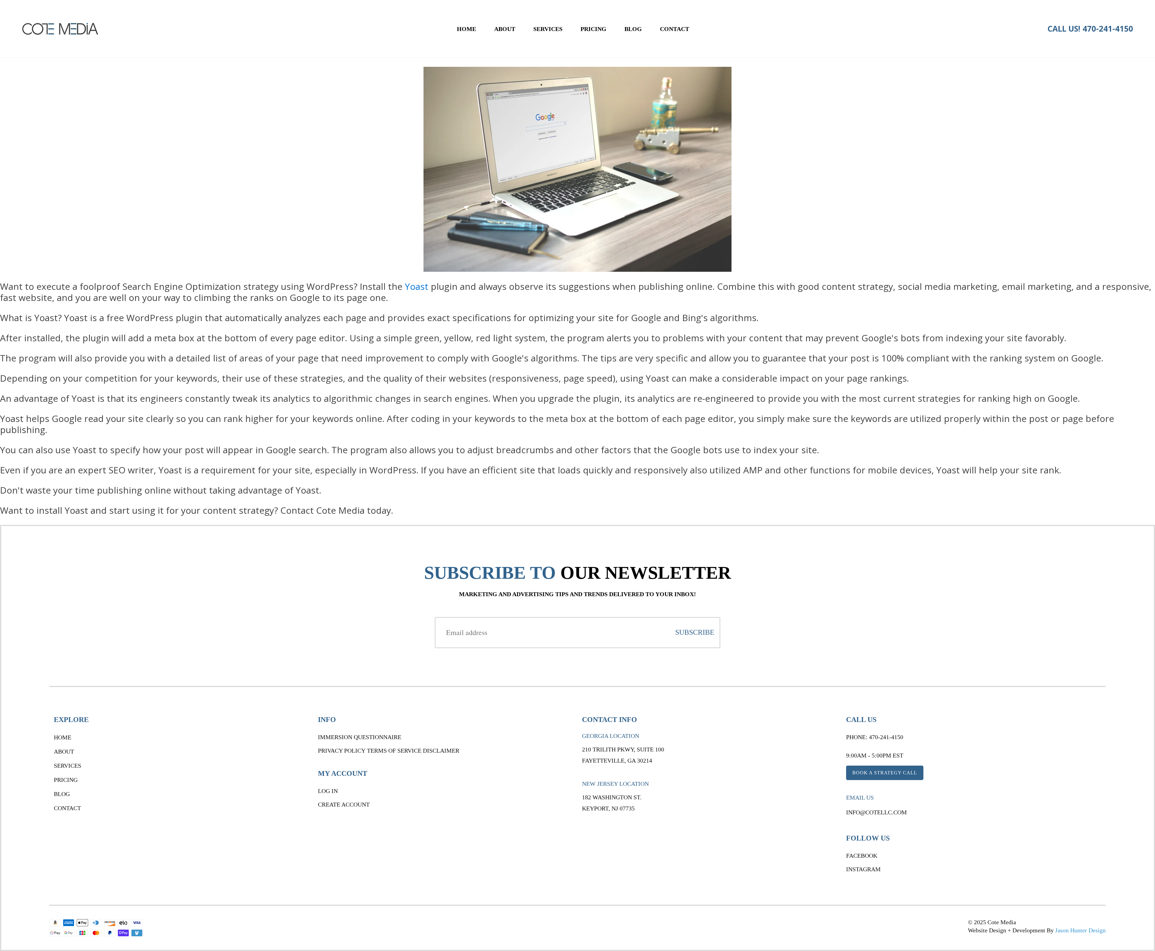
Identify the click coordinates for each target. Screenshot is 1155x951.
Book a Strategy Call (884, 772)
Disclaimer (441, 750)
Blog (633, 29)
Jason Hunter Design (1080, 930)
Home (466, 29)
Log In (328, 791)
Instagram (863, 869)
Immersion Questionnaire (359, 737)
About (504, 29)
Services (547, 29)
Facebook (861, 855)
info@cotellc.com (876, 812)
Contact (674, 29)
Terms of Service (394, 750)
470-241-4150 (1108, 28)
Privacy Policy (341, 750)
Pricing (593, 29)
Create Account (344, 804)
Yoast (416, 286)
